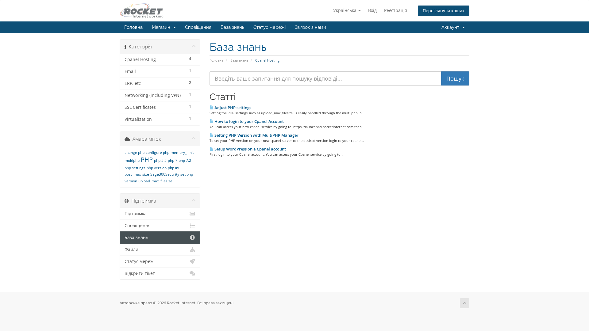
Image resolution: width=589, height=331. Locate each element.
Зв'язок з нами (310, 27)
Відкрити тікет (140, 273)
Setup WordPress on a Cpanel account (250, 149)
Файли (131, 249)
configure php (157, 152)
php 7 (172, 160)
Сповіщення (198, 27)
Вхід (372, 10)
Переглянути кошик (443, 10)
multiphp (132, 160)
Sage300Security (164, 174)
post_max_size (137, 174)
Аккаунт (451, 27)
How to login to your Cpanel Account (249, 121)
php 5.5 (160, 160)
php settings (135, 167)
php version (157, 167)
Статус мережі (269, 27)
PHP (147, 159)
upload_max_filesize (155, 181)
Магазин (162, 27)
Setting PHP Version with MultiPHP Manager (256, 135)
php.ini (173, 167)
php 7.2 (185, 160)
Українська (345, 10)
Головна (133, 27)
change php (134, 152)
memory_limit (182, 152)
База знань (232, 27)
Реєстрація (395, 10)
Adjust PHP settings (232, 107)
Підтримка (136, 213)
